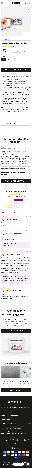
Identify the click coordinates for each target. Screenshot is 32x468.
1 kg (17, 59)
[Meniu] (2, 3)
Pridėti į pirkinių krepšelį (16, 70)
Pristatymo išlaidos (16, 51)
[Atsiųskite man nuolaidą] (30, 428)
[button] (25, 3)
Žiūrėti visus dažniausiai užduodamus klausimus (16, 180)
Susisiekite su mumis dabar (16, 330)
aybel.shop (11, 462)
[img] (5, 217)
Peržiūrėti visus (16, 390)
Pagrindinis (4, 39)
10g (4, 59)
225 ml (10, 59)
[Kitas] (29, 34)
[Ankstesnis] (25, 34)
